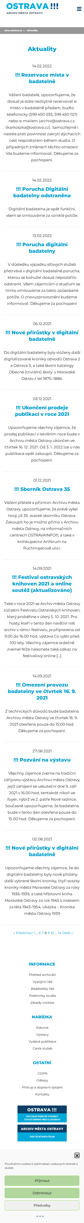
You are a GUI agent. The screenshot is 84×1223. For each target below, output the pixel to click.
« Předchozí (23, 933)
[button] (77, 1155)
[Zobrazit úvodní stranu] (32, 8)
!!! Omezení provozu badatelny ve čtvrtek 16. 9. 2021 (42, 691)
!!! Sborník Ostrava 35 (42, 489)
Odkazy (42, 1080)
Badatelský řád (42, 989)
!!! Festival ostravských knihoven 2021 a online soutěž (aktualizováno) (42, 583)
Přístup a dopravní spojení (42, 1087)
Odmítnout (42, 1193)
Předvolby (42, 1205)
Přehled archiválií (42, 975)
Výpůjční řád (42, 982)
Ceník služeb (42, 1048)
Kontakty (42, 1094)
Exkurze (42, 1028)
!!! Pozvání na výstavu (42, 760)
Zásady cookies (42, 1003)
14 (59, 933)
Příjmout (42, 1181)
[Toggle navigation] (79, 8)
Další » (67, 933)
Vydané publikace (42, 1041)
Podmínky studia (42, 996)
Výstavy (42, 1034)
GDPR (42, 1073)
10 (52, 933)
